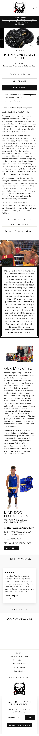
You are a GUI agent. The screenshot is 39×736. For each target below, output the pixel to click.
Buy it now (19, 87)
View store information (13, 101)
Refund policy (19, 671)
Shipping (16, 66)
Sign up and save (19, 677)
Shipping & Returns (19, 664)
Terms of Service (19, 660)
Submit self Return (19, 667)
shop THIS (11, 548)
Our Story (19, 653)
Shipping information (19, 219)
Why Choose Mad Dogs (19, 656)
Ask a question (19, 224)
